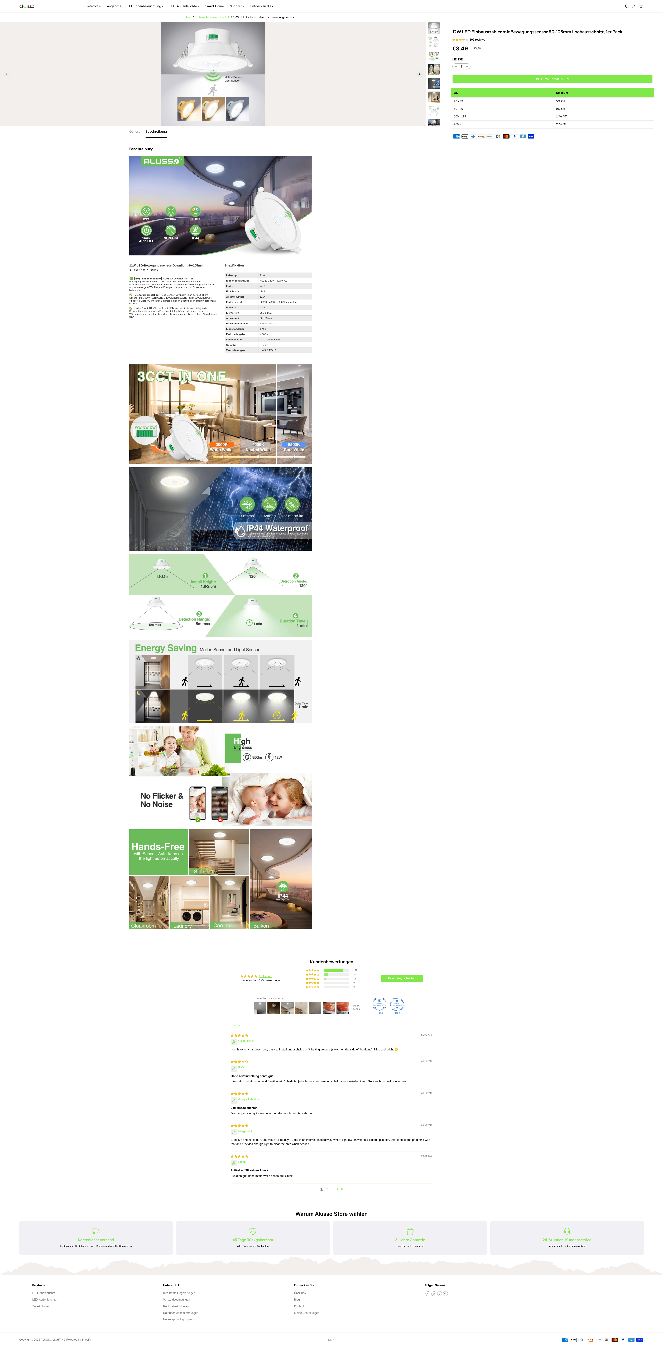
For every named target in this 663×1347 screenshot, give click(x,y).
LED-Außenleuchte (184, 6)
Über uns (300, 1293)
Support (236, 6)
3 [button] (332, 1189)
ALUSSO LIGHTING (53, 1339)
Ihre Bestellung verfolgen (179, 1293)
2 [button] (327, 1189)
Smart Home (214, 6)
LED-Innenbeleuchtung (144, 6)
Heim (188, 17)
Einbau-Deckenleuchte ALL (212, 17)
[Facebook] (428, 1294)
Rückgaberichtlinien (176, 1306)
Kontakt (299, 1306)
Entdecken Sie (261, 6)
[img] (239, 1035)
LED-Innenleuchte (43, 1293)
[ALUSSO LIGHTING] (27, 6)
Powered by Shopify (78, 1339)
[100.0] (379, 1004)
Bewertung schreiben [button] (402, 978)
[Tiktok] (440, 1294)
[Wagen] (641, 6)
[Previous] (6, 74)
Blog (297, 1299)
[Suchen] (627, 6)
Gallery (134, 132)
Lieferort (92, 6)
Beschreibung (156, 132)
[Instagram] (434, 1294)
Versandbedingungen (176, 1299)
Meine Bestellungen (306, 1313)
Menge (457, 59)
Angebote (114, 6)
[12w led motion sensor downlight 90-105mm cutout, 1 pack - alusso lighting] (213, 74)
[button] (313, 970)
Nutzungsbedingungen (177, 1319)
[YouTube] (445, 1294)
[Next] (419, 74)
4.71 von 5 (265, 976)
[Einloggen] (634, 6)
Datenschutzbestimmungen (180, 1313)
